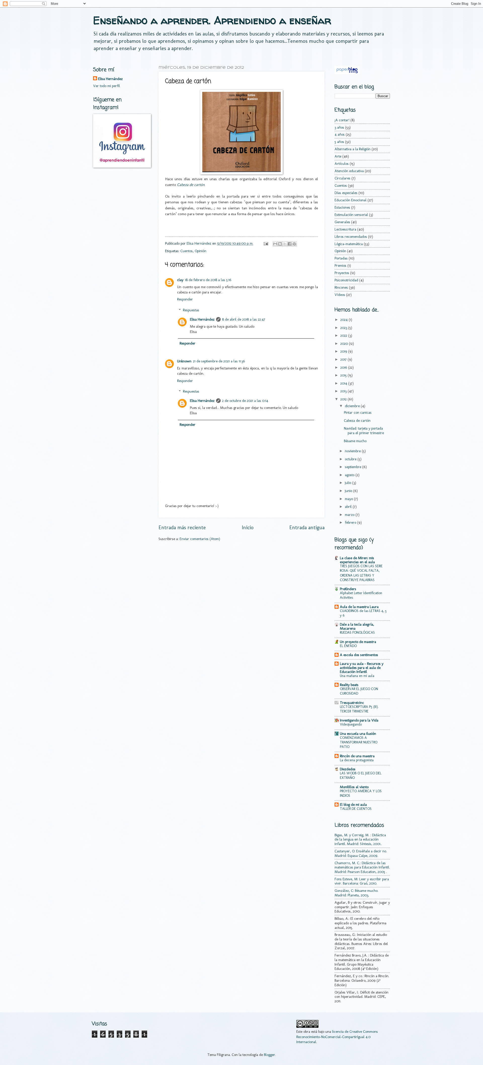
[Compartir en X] (284, 243)
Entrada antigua (307, 527)
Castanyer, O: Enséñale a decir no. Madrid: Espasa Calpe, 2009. (361, 853)
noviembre (353, 451)
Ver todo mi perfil (106, 86)
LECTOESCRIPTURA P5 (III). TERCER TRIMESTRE (359, 709)
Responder (185, 299)
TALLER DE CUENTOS (356, 809)
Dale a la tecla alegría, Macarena (357, 626)
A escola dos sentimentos (359, 655)
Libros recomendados (351, 236)
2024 (344, 319)
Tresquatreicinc (352, 702)
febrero (351, 522)
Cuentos (186, 251)
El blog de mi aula (353, 804)
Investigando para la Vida (359, 720)
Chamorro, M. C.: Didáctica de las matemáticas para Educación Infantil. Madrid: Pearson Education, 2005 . (362, 867)
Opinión (200, 251)
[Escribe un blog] (280, 243)
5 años (339, 141)
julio (348, 482)
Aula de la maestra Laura (359, 606)
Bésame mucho (355, 441)
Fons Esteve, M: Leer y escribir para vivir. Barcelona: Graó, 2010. (362, 881)
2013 (344, 391)
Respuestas (191, 310)
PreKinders (348, 589)
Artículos (342, 163)
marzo (350, 514)
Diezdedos (347, 769)
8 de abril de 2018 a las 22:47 (243, 319)
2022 (344, 335)
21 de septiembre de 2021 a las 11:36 (219, 361)
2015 (344, 375)
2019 (344, 351)
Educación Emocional (351, 200)
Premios (340, 265)
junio (349, 490)
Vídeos (340, 294)
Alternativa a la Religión (353, 149)
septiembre (353, 467)
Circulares (342, 178)
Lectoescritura (345, 229)
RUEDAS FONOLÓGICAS (357, 632)
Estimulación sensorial (351, 214)
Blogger (269, 1054)
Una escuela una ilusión (358, 733)
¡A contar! (342, 120)
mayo (349, 499)
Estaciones (342, 207)
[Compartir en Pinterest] (294, 243)
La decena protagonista (357, 760)
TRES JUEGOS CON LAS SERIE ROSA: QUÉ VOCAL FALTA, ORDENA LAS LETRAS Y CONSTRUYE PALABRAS (361, 573)
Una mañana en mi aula (357, 676)
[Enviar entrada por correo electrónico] (265, 243)
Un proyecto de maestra (358, 641)
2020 (344, 343)
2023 (344, 327)
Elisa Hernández (202, 319)
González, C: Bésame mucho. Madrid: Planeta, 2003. (356, 892)
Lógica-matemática (349, 244)
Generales (342, 222)
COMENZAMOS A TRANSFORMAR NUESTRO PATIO (358, 742)
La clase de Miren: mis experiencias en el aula (357, 560)
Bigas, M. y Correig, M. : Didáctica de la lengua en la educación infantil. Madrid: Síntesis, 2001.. (360, 839)
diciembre (353, 406)
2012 (344, 399)
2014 (344, 383)
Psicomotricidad (346, 280)
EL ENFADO (348, 646)
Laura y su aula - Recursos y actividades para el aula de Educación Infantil (361, 667)
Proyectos (342, 273)
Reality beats (349, 684)
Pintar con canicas (358, 412)
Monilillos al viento (354, 787)
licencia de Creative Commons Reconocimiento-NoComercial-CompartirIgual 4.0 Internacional (337, 1036)
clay (180, 280)
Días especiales (346, 193)
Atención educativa (349, 171)
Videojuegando (351, 724)
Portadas (341, 258)
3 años (339, 127)
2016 (344, 367)
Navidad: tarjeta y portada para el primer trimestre (364, 430)
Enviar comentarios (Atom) (200, 539)
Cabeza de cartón (357, 420)
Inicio (248, 527)
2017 (344, 359)
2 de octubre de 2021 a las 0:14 (245, 400)
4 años (340, 134)
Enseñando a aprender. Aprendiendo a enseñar (212, 20)
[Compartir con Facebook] (289, 243)
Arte (338, 156)
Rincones (341, 287)
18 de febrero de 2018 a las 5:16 (208, 280)
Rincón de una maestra (357, 756)
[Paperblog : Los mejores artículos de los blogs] (347, 73)
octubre (351, 459)
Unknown (184, 361)
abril (349, 506)
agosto (350, 475)
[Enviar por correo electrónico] (275, 243)
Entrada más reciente (182, 527)
